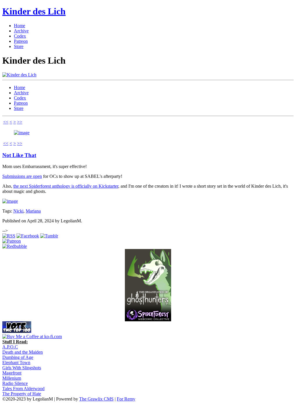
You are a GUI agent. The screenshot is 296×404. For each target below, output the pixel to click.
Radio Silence (15, 383)
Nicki (18, 211)
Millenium (11, 378)
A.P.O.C (10, 346)
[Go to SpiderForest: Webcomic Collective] (148, 315)
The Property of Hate (21, 393)
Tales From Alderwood (23, 388)
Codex (20, 36)
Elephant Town (16, 362)
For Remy (126, 398)
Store (18, 46)
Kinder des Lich (34, 11)
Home (19, 25)
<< (5, 121)
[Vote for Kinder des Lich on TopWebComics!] (16, 331)
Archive (21, 30)
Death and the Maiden (22, 352)
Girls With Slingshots (21, 367)
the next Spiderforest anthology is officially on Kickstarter (65, 186)
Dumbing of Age (17, 357)
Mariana (33, 211)
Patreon (21, 41)
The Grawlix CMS (96, 398)
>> (19, 121)
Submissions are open (22, 176)
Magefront (11, 372)
